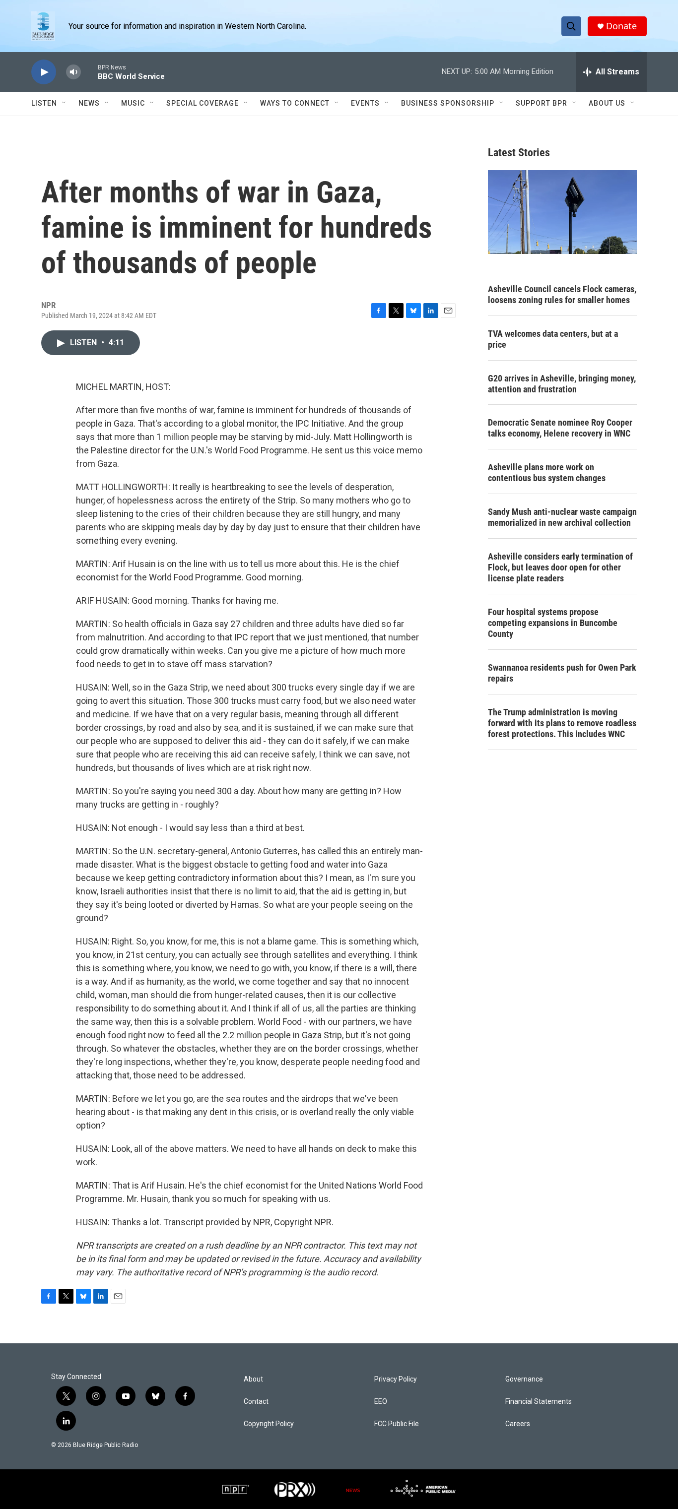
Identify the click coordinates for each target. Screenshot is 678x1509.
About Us (607, 103)
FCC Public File (396, 1424)
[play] (44, 72)
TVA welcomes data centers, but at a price (553, 339)
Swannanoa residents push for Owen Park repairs (562, 673)
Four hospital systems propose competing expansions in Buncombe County (552, 623)
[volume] (73, 72)
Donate (621, 26)
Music (133, 103)
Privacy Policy (395, 1379)
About (253, 1379)
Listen (44, 103)
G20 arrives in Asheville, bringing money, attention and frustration (562, 383)
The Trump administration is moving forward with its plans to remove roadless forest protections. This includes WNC (562, 723)
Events (365, 103)
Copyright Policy (269, 1424)
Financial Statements (538, 1401)
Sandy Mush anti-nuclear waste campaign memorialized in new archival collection (562, 517)
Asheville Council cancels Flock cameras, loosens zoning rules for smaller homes (562, 294)
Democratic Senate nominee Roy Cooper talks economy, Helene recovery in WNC (560, 428)
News (89, 103)
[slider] (89, 71)
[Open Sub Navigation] (64, 103)
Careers (517, 1424)
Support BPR (541, 103)
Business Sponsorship (447, 103)
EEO (380, 1401)
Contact (256, 1401)
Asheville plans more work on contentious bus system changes (547, 472)
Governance (524, 1379)
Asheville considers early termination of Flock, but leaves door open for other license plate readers (560, 567)
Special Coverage (202, 103)
